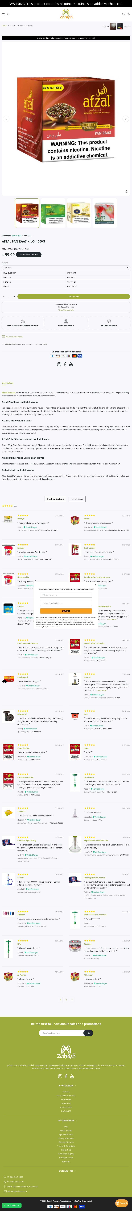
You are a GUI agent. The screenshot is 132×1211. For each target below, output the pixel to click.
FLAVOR (5, 263)
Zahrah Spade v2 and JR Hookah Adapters (32, 926)
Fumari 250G (88, 729)
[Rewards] (121, 1203)
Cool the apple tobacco (27, 643)
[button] (126, 119)
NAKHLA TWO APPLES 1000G (27, 559)
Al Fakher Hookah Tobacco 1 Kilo (95, 530)
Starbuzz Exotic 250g (91, 958)
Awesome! (22, 714)
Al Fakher (21, 975)
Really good (22, 677)
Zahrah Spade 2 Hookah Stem (94, 792)
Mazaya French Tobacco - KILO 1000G (30, 530)
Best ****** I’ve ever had (95, 914)
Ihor (86, 714)
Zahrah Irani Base (90, 820)
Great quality (23, 577)
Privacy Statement (66, 1138)
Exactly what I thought (94, 643)
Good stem (89, 777)
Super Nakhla (23, 748)
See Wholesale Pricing (29, 254)
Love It (20, 877)
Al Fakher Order (66, 1157)
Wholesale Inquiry (66, 1153)
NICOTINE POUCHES (66, 1095)
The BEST (21, 811)
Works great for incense (94, 877)
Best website (89, 548)
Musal (86, 518)
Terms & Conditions (66, 1146)
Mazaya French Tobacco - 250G (95, 559)
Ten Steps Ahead (85, 1201)
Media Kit (66, 1161)
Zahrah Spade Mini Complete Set (29, 892)
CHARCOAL (66, 1103)
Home (4, 26)
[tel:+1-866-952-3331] (128, 14)
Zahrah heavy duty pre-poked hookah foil (32, 823)
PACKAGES (66, 1111)
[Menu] (3, 14)
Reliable (20, 548)
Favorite (87, 944)
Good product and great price (97, 577)
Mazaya (20, 518)
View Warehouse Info (66, 310)
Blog (66, 1126)
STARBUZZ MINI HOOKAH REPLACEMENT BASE (101, 855)
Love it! (87, 677)
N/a (19, 944)
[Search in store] (8, 14)
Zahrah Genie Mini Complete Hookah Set (98, 698)
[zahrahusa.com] (66, 14)
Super (86, 748)
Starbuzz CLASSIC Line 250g (27, 658)
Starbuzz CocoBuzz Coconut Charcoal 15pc (32, 689)
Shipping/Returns (66, 1142)
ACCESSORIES (66, 1107)
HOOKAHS (66, 1099)
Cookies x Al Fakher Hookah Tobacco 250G (32, 621)
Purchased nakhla (25, 777)
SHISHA (66, 1091)
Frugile (20, 606)
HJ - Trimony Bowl (23, 732)
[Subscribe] (88, 1033)
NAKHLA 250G (89, 661)
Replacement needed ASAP (96, 840)
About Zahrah (66, 1130)
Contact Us (66, 1149)
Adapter (21, 914)
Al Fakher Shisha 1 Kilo (25, 986)
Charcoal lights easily (26, 840)
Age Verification (66, 1134)
